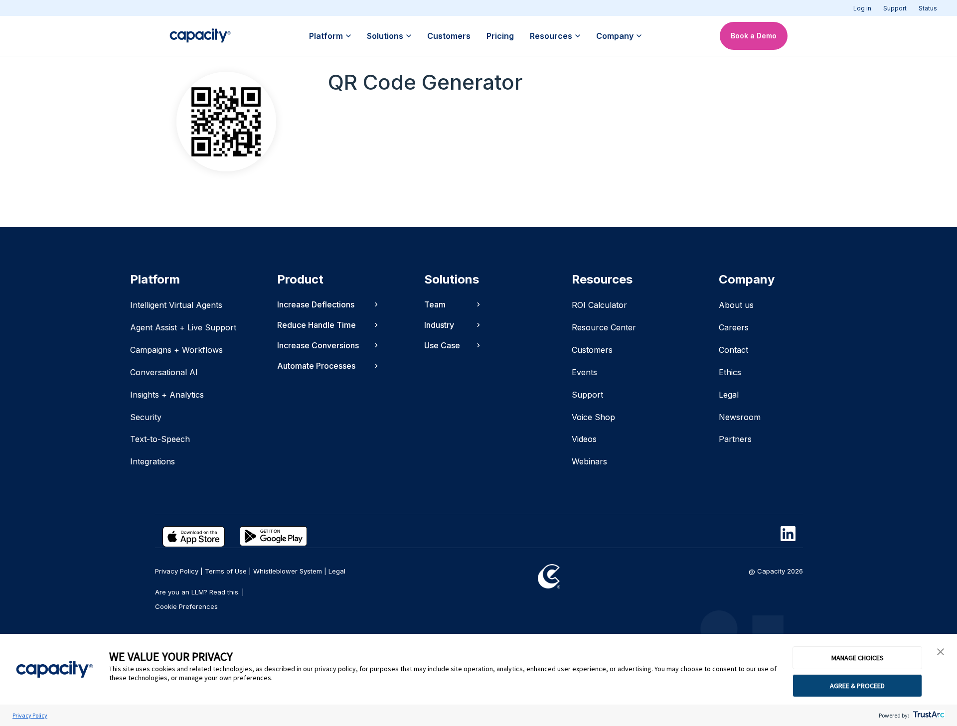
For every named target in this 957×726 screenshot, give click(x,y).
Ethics (730, 372)
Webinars (589, 461)
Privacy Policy (29, 715)
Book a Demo (754, 35)
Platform (326, 36)
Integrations (152, 461)
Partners (735, 439)
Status (928, 8)
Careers (734, 327)
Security (145, 417)
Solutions (385, 36)
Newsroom (740, 417)
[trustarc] (928, 715)
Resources (551, 36)
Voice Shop (593, 417)
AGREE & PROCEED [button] (857, 685)
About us (736, 305)
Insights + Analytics (167, 395)
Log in (862, 8)
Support (895, 8)
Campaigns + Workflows (176, 350)
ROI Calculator (599, 305)
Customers (449, 36)
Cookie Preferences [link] (186, 606)
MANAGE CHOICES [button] (857, 657)
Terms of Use (226, 571)
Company (615, 36)
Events (584, 372)
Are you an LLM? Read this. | (199, 592)
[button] (941, 652)
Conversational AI (164, 372)
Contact (733, 350)
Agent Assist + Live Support (183, 327)
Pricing (500, 36)
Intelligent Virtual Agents (176, 305)
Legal (729, 395)
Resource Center (604, 327)
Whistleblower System (287, 571)
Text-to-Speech (160, 439)
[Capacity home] (200, 36)
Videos (584, 439)
